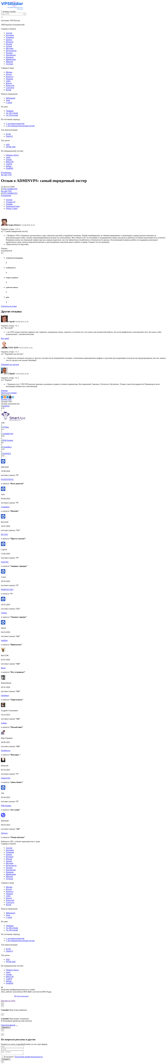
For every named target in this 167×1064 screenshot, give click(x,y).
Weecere (4, 833)
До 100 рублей (12, 113)
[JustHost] (5, 406)
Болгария (10, 35)
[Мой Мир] (7, 397)
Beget (3, 668)
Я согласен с (23, 1057)
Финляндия (11, 55)
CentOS (9, 164)
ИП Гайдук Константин (21, 996)
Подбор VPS (6, 399)
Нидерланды (11, 51)
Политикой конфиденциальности (29, 1057)
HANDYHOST (7, 479)
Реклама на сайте (8, 1001)
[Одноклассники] (5, 397)
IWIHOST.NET (7, 589)
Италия (9, 44)
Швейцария (11, 59)
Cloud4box (5, 507)
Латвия (9, 46)
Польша (9, 53)
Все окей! (5, 338)
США (8, 81)
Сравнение (6, 172)
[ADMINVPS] (7, 434)
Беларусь (9, 77)
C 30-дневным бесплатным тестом (20, 126)
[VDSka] (5, 427)
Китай (8, 90)
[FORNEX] (6, 454)
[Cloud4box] (6, 447)
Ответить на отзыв (9, 306)
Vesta (8, 100)
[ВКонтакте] (2, 397)
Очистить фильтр (8, 1025)
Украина (9, 79)
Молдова (9, 48)
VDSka (4, 613)
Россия (9, 74)
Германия (10, 37)
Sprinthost (5, 695)
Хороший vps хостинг (10, 364)
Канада (9, 83)
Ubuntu (9, 159)
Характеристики (13, 206)
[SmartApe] (13, 420)
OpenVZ (9, 136)
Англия (9, 33)
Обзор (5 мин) (12, 208)
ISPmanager (10, 98)
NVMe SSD (11, 147)
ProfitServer (5, 751)
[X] (10, 397)
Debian (8, 166)
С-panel (9, 102)
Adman (4, 723)
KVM (8, 134)
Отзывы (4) (10, 202)
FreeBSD (9, 168)
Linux (8, 157)
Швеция (9, 62)
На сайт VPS (6, 175)
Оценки (9, 200)
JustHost (4, 640)
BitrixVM (9, 162)
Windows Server (12, 155)
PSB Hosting (6, 806)
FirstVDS (4, 562)
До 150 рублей (12, 115)
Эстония (9, 64)
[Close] (17, 1025)
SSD (8, 145)
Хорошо (4, 391)
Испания (9, 42)
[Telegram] (13, 397)
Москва (9, 72)
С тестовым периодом (15, 123)
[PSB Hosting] (7, 440)
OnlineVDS (5, 778)
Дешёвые (10, 111)
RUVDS (4, 534)
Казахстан (10, 85)
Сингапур (10, 88)
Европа (9, 40)
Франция (9, 57)
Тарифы (9, 204)
